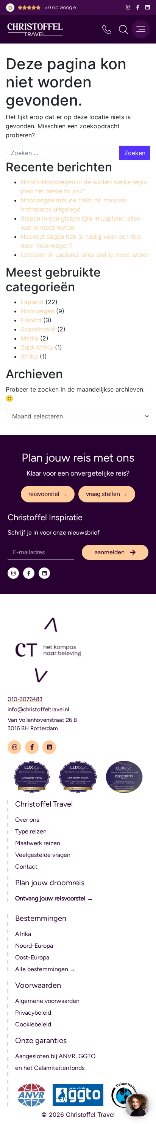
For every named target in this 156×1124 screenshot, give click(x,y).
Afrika (29, 356)
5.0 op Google (60, 7)
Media (29, 338)
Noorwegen (37, 311)
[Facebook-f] (138, 8)
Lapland (32, 302)
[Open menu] (141, 29)
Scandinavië (38, 329)
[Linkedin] (147, 8)
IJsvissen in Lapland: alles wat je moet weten (85, 254)
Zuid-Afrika (37, 347)
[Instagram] (128, 8)
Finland (31, 320)
